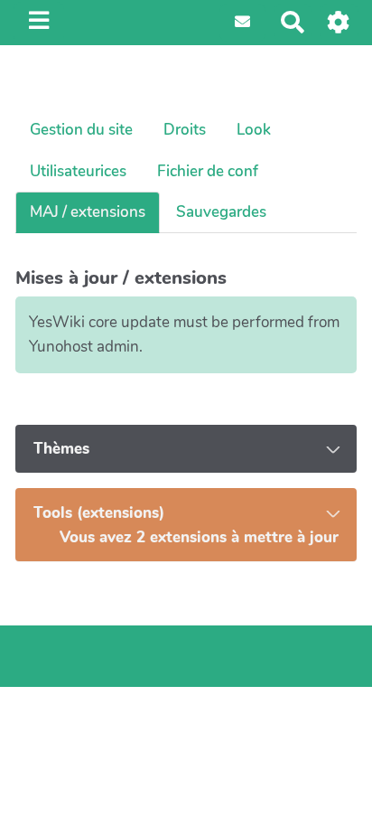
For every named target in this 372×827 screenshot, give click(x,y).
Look (254, 129)
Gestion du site (81, 129)
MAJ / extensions (87, 212)
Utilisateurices (78, 171)
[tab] (186, 449)
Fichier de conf (207, 171)
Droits (184, 129)
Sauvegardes (221, 212)
